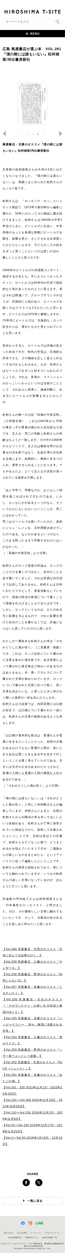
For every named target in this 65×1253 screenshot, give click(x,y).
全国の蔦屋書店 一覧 (49, 1237)
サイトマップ (35, 1233)
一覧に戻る (35, 1200)
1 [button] (21, 134)
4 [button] (38, 134)
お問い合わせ (8, 1233)
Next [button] (62, 134)
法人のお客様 (22, 1233)
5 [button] (43, 134)
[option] (32, 103)
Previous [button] (3, 134)
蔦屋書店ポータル (31, 1237)
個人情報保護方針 (14, 1237)
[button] (32, 33)
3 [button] (32, 134)
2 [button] (27, 134)
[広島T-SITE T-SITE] (32, 11)
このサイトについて (51, 1233)
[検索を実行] (56, 23)
